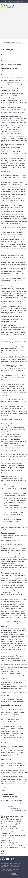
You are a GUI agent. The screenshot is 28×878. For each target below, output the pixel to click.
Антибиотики (10, 806)
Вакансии (18, 1)
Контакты (14, 1)
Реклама (22, 1)
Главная (5, 1)
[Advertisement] (14, 23)
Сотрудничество (9, 1)
